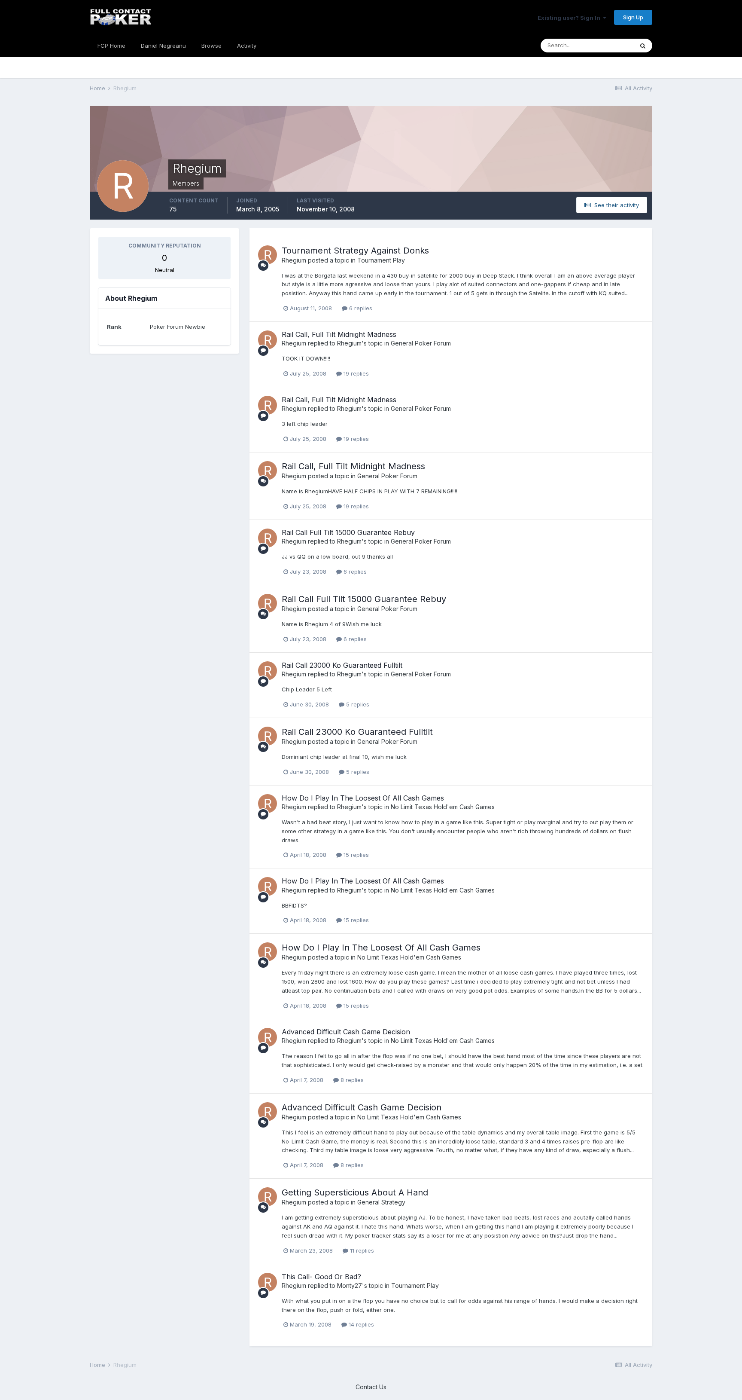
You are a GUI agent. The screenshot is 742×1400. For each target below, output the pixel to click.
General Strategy (381, 1202)
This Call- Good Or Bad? (321, 1276)
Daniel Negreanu (163, 45)
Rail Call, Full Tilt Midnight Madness (339, 334)
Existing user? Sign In (570, 17)
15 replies (355, 854)
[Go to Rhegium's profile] (267, 254)
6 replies (359, 308)
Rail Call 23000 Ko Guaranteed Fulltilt (342, 665)
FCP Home (111, 45)
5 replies (356, 704)
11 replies (361, 1250)
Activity (246, 45)
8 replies (351, 1079)
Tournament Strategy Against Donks (355, 250)
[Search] (642, 45)
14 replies (360, 1324)
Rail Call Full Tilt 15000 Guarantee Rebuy (348, 532)
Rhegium (294, 260)
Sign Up (633, 17)
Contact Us (371, 1387)
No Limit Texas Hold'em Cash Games (443, 806)
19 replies (355, 373)
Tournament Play (381, 260)
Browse (211, 45)
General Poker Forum (421, 343)
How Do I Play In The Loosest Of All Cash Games (363, 798)
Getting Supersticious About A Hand (355, 1192)
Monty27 (349, 1285)
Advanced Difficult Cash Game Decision (346, 1031)
